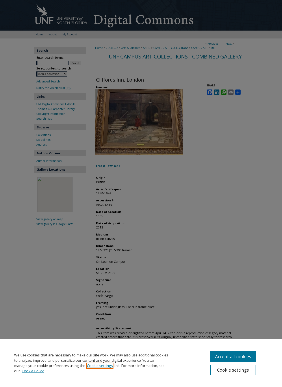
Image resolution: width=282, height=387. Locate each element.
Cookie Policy (33, 371)
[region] (141, 363)
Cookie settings (100, 365)
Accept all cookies (233, 357)
